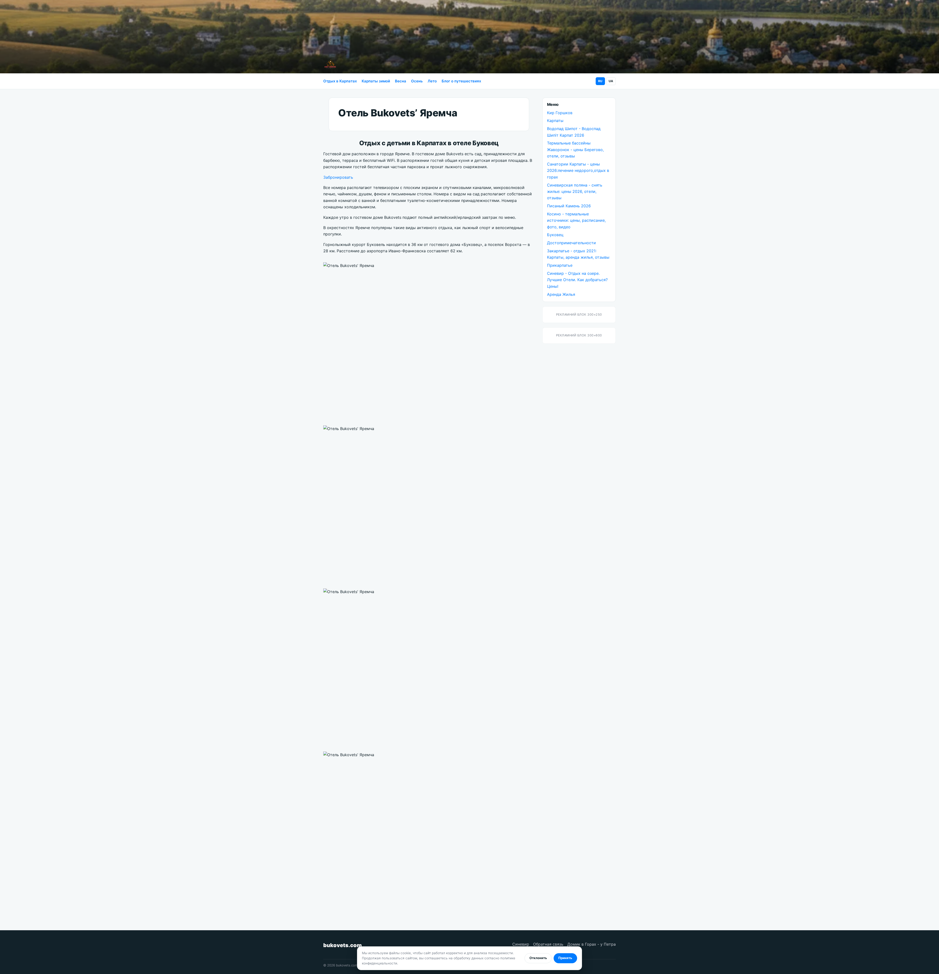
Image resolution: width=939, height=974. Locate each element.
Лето (432, 81)
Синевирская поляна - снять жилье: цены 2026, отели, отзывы (574, 191)
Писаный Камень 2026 (569, 205)
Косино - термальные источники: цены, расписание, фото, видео (576, 220)
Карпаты (555, 120)
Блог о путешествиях (461, 81)
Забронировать (338, 177)
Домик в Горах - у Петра (591, 944)
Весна (400, 81)
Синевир (520, 944)
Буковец (555, 234)
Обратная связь (548, 944)
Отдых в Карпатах (340, 81)
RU (600, 81)
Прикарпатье (559, 265)
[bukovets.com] (330, 64)
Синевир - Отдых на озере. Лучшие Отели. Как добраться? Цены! (577, 280)
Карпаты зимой (376, 81)
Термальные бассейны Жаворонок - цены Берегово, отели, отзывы (575, 149)
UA (611, 81)
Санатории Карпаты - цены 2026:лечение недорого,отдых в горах (578, 170)
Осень (417, 81)
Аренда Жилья (561, 294)
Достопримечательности (571, 242)
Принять (565, 958)
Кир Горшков (559, 112)
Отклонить (538, 958)
